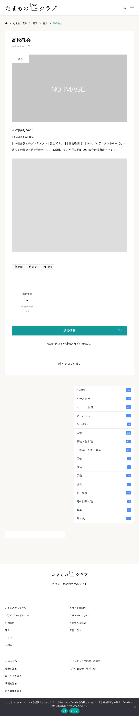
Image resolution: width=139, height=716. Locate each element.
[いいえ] (134, 707)
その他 (103, 389)
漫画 (103, 484)
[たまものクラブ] (31, 7)
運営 (7, 630)
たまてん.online (78, 623)
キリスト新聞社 (78, 608)
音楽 (103, 510)
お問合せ (10, 645)
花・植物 (103, 492)
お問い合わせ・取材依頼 (83, 668)
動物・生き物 (103, 441)
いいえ (74, 711)
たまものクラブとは (15, 608)
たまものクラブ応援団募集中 (85, 661)
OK (64, 711)
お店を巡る (11, 661)
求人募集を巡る (13, 691)
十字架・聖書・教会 (103, 450)
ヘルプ (8, 637)
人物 (103, 432)
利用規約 (10, 623)
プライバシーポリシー (17, 615)
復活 (103, 467)
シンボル (103, 424)
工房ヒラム (75, 630)
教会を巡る (11, 668)
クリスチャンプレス (80, 615)
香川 (20, 58)
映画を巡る (11, 683)
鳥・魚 (103, 518)
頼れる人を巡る (13, 676)
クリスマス (103, 415)
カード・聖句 (103, 407)
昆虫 (103, 475)
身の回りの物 (103, 501)
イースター (103, 398)
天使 (103, 458)
